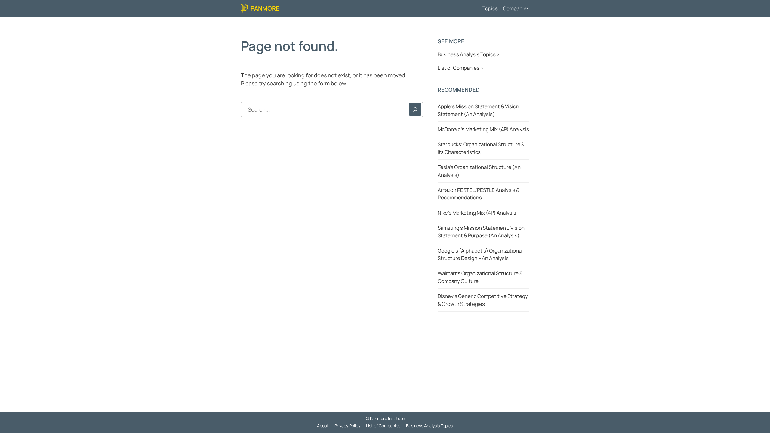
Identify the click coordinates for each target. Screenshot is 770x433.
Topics (490, 8)
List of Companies (383, 425)
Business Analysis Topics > (469, 54)
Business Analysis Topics (429, 425)
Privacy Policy (347, 425)
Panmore (265, 8)
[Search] (415, 109)
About (323, 425)
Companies (516, 8)
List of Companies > (460, 67)
